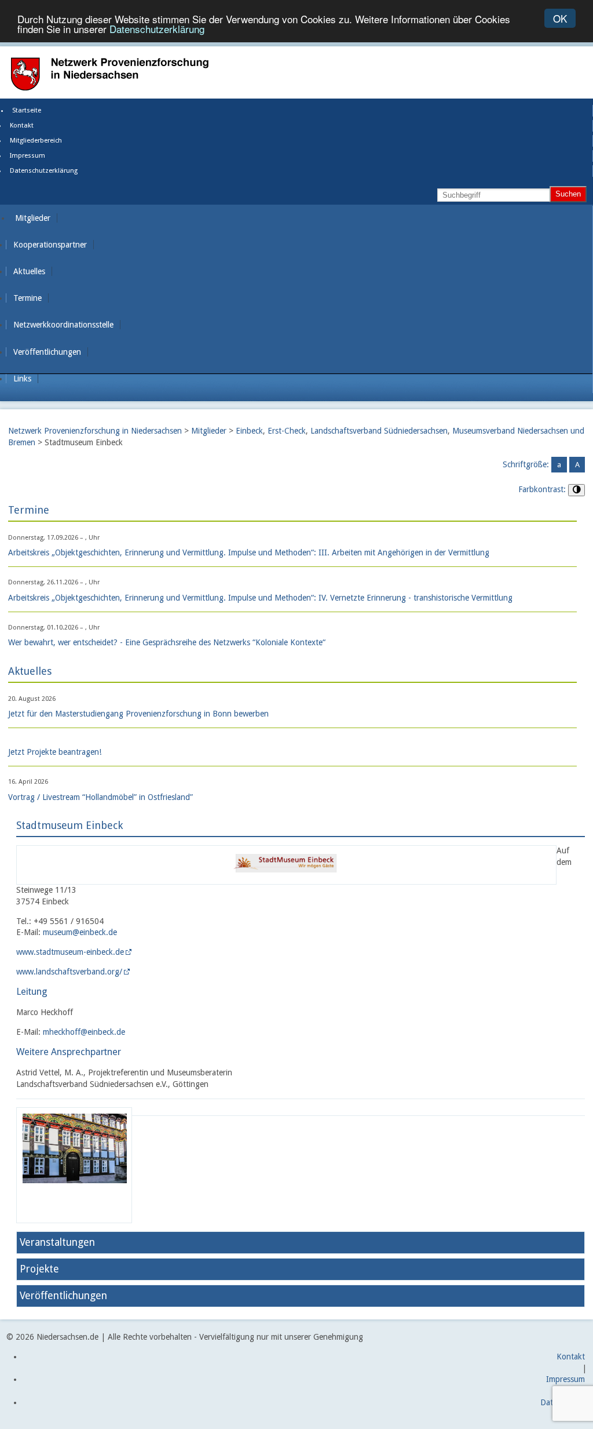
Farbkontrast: (542, 489)
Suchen (568, 194)
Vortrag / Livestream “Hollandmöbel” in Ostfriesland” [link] (100, 797)
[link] (286, 877)
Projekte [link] (39, 1269)
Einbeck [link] (249, 430)
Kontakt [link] (22, 125)
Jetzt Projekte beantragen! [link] (54, 752)
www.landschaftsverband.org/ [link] (69, 971)
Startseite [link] (26, 110)
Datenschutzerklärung (156, 28)
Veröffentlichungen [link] (47, 352)
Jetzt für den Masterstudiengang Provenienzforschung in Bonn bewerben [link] (138, 713)
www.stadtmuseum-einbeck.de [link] (70, 952)
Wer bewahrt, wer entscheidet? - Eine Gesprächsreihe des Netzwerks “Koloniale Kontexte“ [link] (166, 642)
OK (560, 18)
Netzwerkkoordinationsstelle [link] (63, 324)
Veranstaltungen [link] (57, 1242)
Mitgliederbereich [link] (36, 140)
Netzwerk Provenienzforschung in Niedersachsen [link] (95, 430)
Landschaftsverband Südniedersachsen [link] (379, 430)
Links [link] (22, 378)
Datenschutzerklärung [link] (44, 170)
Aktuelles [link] (29, 271)
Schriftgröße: (526, 464)
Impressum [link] (27, 155)
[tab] (300, 1242)
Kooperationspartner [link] (50, 244)
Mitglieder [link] (32, 218)
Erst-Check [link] (287, 430)
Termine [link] (27, 298)
